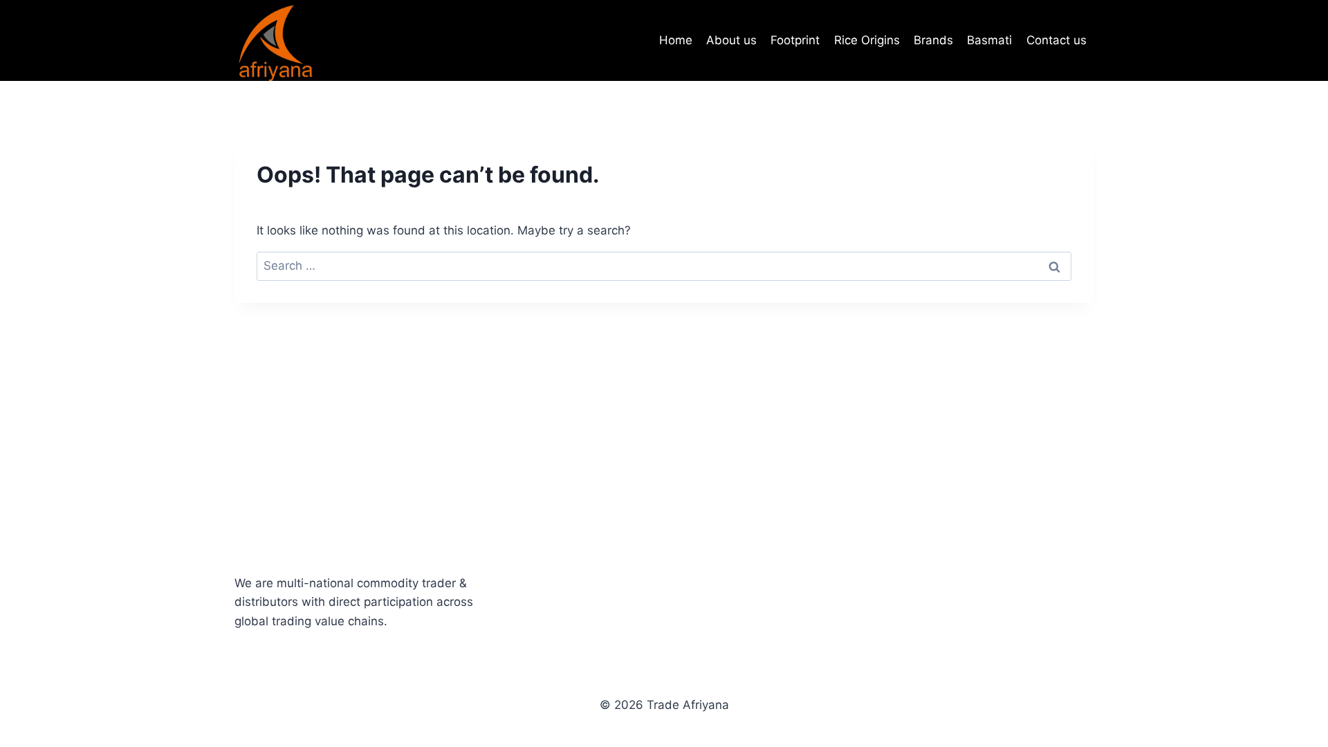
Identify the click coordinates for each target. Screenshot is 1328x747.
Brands (933, 40)
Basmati (989, 40)
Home (675, 40)
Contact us (1056, 40)
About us (731, 40)
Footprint (795, 40)
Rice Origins (867, 40)
